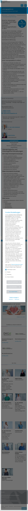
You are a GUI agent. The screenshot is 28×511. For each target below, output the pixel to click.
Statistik (8, 271)
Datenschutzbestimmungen (17, 264)
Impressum (11, 299)
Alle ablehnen (13, 286)
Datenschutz (17, 299)
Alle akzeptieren (13, 291)
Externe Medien (10, 276)
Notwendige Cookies (11, 269)
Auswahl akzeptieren (13, 282)
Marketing (9, 274)
